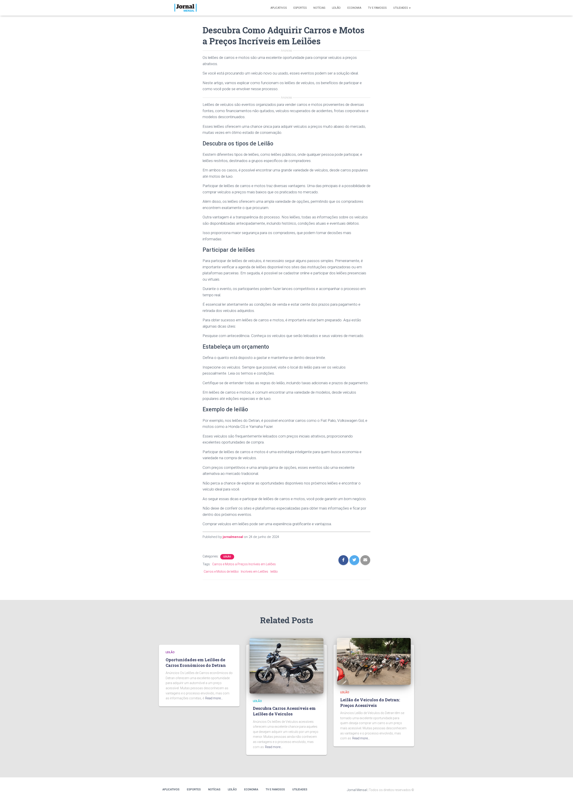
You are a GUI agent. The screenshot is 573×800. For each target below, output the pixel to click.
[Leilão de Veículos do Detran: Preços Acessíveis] (374, 661)
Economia (354, 7)
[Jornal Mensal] (185, 8)
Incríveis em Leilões (254, 571)
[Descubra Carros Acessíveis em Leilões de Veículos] (286, 665)
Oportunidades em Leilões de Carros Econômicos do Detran (196, 662)
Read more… (214, 698)
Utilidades (400, 7)
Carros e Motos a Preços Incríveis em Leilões (244, 564)
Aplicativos (278, 7)
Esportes (300, 7)
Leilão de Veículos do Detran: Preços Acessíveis (370, 702)
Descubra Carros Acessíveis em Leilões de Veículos (284, 711)
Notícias (319, 7)
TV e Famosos (377, 7)
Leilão (336, 7)
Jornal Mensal (357, 790)
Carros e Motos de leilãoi (221, 571)
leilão (274, 571)
